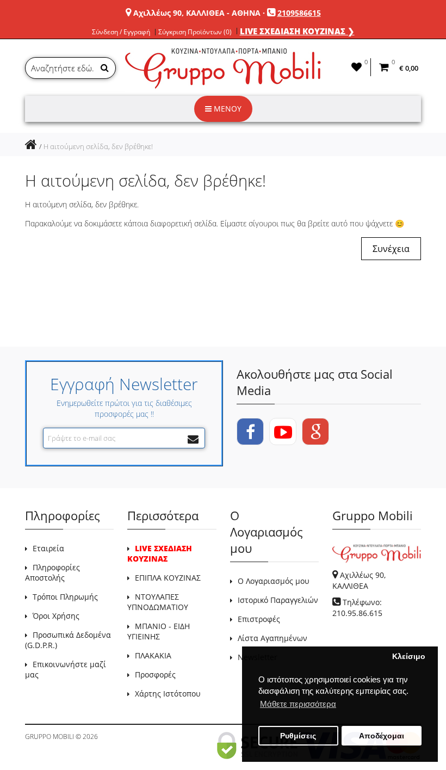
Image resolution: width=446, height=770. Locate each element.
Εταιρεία (48, 548)
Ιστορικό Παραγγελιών (278, 600)
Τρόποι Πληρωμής (65, 597)
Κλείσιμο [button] (408, 656)
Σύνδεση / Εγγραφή (121, 32)
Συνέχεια (391, 249)
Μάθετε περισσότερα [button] (298, 704)
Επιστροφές (259, 619)
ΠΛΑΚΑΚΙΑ (153, 655)
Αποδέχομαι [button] (381, 736)
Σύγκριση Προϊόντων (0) (195, 32)
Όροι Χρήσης (56, 616)
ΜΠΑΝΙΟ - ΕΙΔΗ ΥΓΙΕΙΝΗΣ (158, 631)
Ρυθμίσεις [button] (298, 736)
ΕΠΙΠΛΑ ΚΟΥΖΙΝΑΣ (168, 577)
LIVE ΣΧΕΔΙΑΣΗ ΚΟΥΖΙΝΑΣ (159, 553)
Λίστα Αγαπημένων (272, 638)
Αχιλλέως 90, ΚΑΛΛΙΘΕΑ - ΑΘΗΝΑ (197, 13)
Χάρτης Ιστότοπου (168, 693)
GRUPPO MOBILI (49, 736)
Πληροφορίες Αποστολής (52, 572)
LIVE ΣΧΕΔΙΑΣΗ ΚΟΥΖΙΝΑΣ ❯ (297, 31)
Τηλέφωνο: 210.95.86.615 (357, 607)
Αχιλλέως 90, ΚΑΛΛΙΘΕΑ (359, 580)
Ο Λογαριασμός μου (273, 581)
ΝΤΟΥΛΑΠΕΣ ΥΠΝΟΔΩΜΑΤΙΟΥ (157, 602)
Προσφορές (155, 674)
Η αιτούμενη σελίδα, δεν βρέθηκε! (98, 146)
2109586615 (299, 13)
